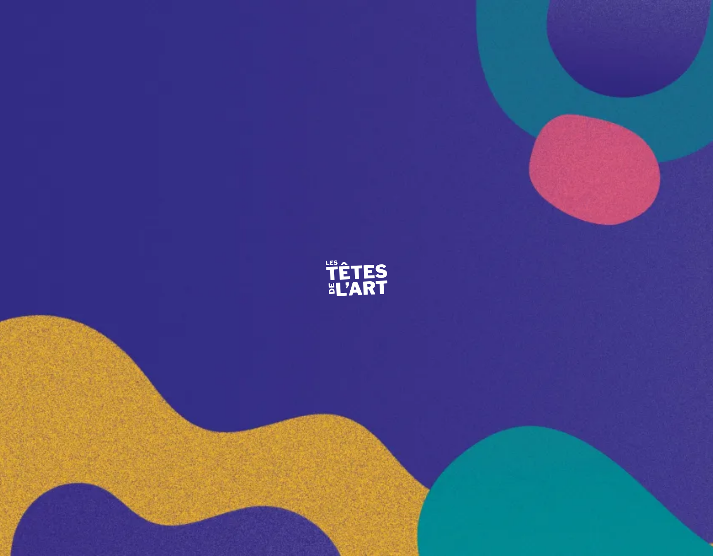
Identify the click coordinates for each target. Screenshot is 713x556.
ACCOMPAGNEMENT (378, 35)
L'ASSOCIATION (180, 35)
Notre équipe (561, 74)
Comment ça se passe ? (267, 140)
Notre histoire (254, 94)
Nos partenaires (487, 205)
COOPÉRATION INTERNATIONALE (509, 35)
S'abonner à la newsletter (624, 414)
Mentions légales (46, 525)
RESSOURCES (503, 14)
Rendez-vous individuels (269, 270)
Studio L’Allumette (415, 94)
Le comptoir (560, 94)
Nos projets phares (261, 160)
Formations (405, 291)
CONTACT (594, 14)
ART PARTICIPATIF (275, 35)
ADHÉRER (550, 14)
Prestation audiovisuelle (421, 74)
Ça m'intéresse (486, 140)
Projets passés (485, 225)
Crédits (83, 525)
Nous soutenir (356, 496)
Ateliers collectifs (259, 291)
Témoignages (561, 291)
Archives (443, 496)
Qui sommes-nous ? (262, 74)
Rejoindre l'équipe (269, 496)
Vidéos (476, 160)
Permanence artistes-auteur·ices (431, 270)
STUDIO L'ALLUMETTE (643, 35)
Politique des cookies (126, 525)
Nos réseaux (253, 225)
